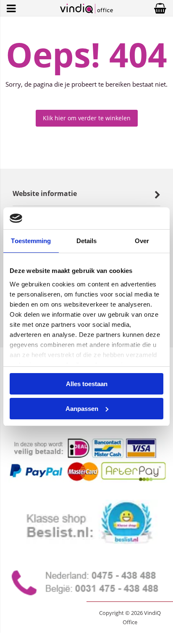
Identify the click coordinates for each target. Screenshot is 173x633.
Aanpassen (82, 408)
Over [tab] (142, 240)
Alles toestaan (86, 383)
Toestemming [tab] (31, 240)
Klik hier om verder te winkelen (87, 118)
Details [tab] (86, 240)
